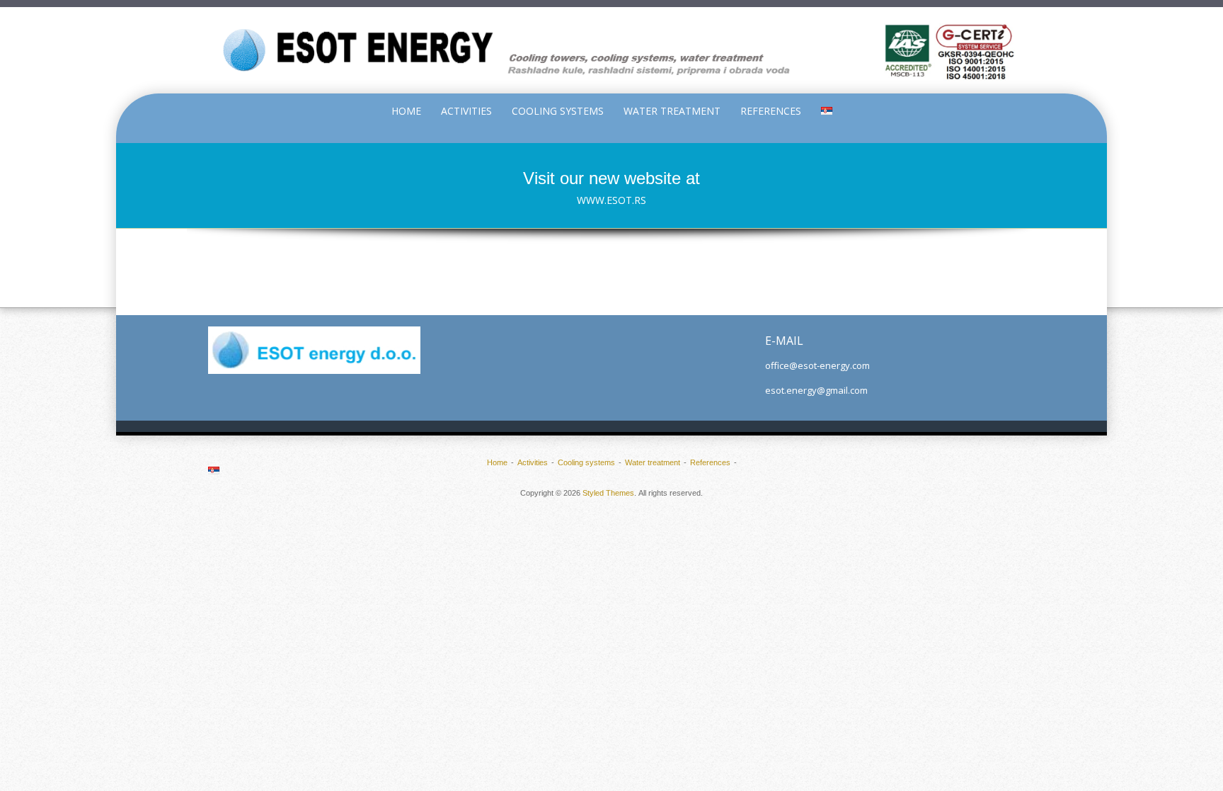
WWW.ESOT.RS (611, 200)
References (770, 111)
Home (406, 111)
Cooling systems (558, 111)
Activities (466, 111)
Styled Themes (608, 493)
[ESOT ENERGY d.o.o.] (611, 50)
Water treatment (672, 111)
